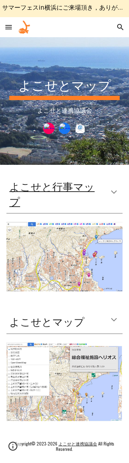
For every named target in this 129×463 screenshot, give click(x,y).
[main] (64, 93)
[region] (64, 8)
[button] (8, 27)
